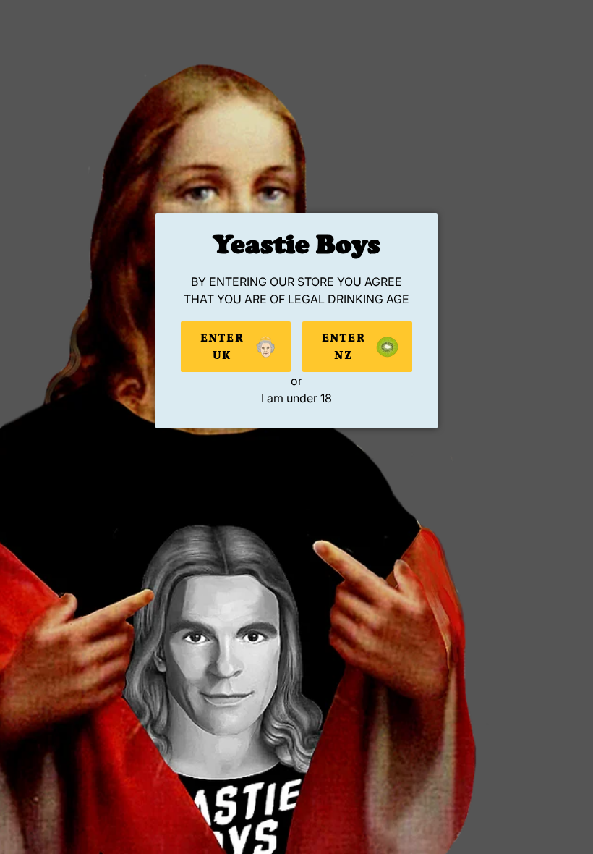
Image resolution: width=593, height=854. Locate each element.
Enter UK (222, 346)
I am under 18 (296, 398)
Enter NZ (343, 346)
